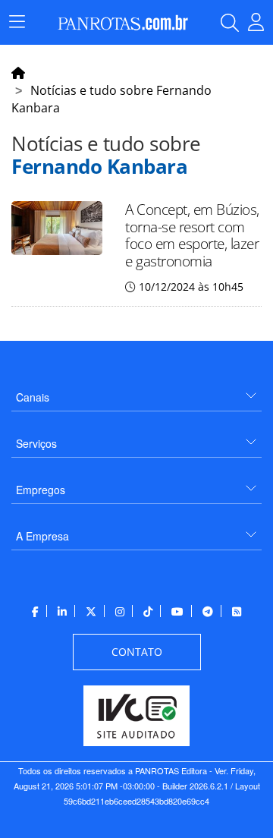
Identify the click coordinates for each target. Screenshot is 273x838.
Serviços (36, 443)
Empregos (40, 489)
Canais (32, 397)
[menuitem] (136, 391)
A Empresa (42, 535)
